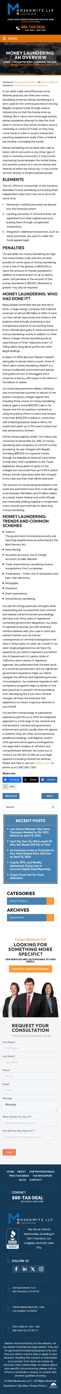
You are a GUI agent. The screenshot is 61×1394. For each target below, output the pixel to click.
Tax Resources (42, 1176)
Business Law (40, 85)
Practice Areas (19, 1176)
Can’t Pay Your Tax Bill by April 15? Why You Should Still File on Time (31, 843)
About (21, 1171)
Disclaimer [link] (10, 1385)
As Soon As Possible (30, 22)
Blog (22, 1180)
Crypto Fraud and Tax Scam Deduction (27, 876)
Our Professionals (41, 1171)
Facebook (16, 1269)
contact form (42, 763)
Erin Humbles (48, 82)
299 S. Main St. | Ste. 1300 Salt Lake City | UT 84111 (26, 1328)
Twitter (33, 1269)
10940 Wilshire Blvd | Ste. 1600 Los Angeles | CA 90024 (28, 1309)
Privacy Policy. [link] (38, 1385)
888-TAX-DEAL (33, 27)
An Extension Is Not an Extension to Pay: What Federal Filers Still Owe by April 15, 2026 (32, 854)
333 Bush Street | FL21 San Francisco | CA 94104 (25, 1289)
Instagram (41, 1269)
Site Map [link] (23, 1385)
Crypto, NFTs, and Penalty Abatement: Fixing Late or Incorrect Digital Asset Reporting (30, 866)
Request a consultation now (30, 969)
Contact (35, 1180)
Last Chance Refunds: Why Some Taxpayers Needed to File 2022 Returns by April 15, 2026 (30, 832)
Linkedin (24, 1269)
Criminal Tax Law (22, 85)
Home (10, 1171)
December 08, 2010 (24, 82)
